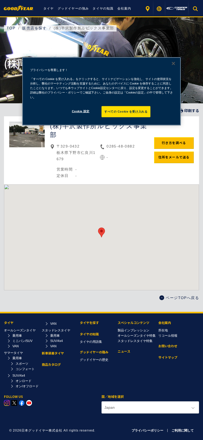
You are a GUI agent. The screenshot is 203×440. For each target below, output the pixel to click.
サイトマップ (167, 357)
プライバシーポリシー (147, 430)
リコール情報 (167, 335)
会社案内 (124, 8)
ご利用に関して (183, 430)
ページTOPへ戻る (182, 298)
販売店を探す (147, 8)
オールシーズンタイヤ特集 (137, 335)
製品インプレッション (133, 330)
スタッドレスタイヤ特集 (135, 341)
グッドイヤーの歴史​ (94, 360)
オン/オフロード (27, 386)
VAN (15, 346)
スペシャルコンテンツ (133, 323)
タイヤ (48, 8)
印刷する (191, 110)
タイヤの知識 (103, 8)
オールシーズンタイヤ (20, 330)
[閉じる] (173, 63)
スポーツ (22, 364)
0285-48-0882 (121, 146)
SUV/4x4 (18, 375)
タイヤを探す (159, 8)
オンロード (23, 381)
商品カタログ (51, 365)
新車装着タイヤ (53, 353)
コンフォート (25, 369)
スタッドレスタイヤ (56, 330)
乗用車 (17, 335)
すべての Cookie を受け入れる (125, 111)
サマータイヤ (13, 353)
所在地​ (163, 330)
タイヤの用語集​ (91, 342)
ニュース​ (124, 351)
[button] (101, 232)
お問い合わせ (167, 346)
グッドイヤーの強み (73, 8)
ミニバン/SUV (22, 341)
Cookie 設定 (81, 111)
